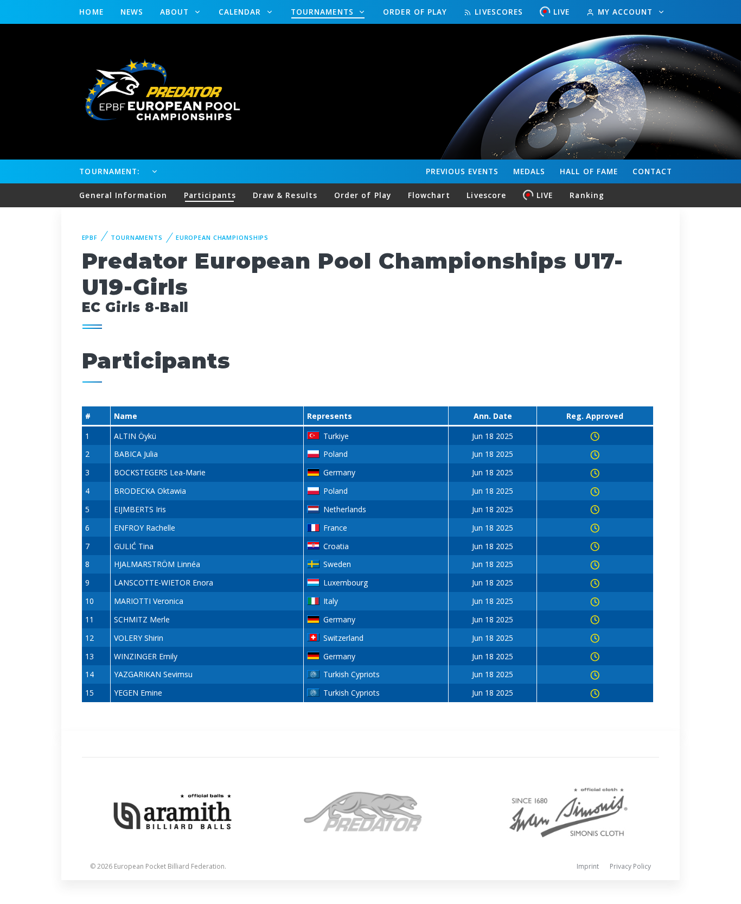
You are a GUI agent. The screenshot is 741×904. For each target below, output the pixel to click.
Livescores (497, 12)
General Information (123, 195)
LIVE (561, 12)
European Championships (222, 237)
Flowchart (429, 195)
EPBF (90, 237)
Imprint (588, 866)
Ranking (587, 195)
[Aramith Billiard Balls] (173, 810)
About (176, 12)
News (131, 12)
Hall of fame (589, 171)
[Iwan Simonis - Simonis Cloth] (568, 810)
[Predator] (371, 810)
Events (462, 171)
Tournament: (109, 171)
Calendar (241, 12)
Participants (210, 195)
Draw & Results (285, 195)
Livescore (486, 195)
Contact (653, 171)
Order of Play (415, 12)
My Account (625, 12)
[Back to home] (156, 91)
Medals (529, 171)
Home (91, 12)
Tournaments (323, 12)
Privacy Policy (630, 866)
